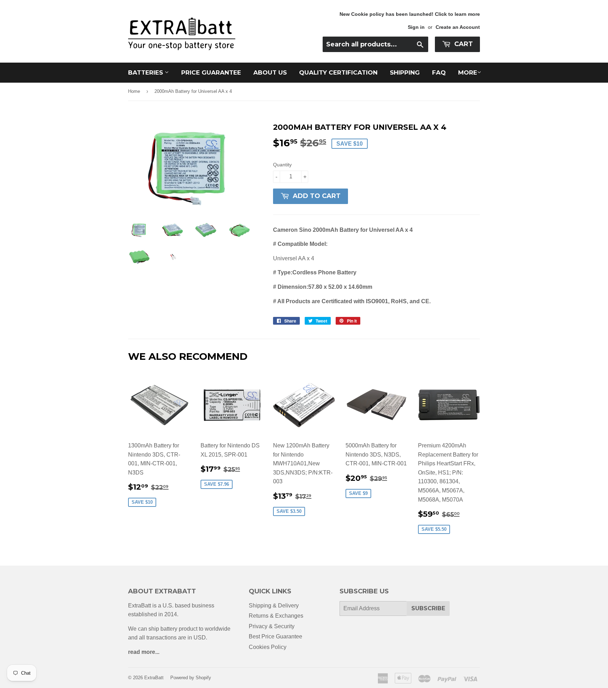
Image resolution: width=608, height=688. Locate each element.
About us (270, 72)
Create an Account (458, 27)
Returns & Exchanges (276, 616)
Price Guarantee (211, 72)
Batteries (146, 72)
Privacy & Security (271, 626)
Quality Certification (338, 72)
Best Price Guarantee (275, 636)
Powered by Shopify (190, 677)
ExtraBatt (154, 677)
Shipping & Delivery (274, 606)
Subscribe (428, 608)
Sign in (416, 27)
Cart (462, 44)
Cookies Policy (267, 647)
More (467, 72)
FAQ (439, 72)
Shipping (405, 72)
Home (134, 91)
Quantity (282, 164)
